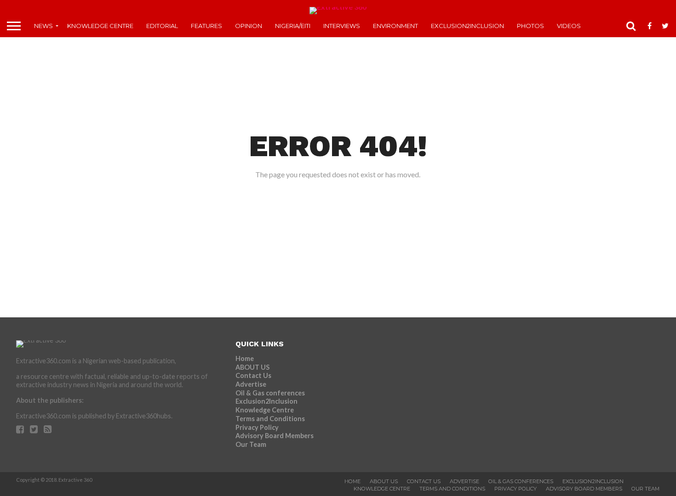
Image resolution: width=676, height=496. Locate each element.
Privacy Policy (257, 427)
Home (244, 358)
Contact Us (253, 375)
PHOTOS (530, 25)
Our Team (250, 444)
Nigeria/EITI (292, 25)
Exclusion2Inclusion (467, 25)
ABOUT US (252, 367)
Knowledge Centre (100, 25)
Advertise (250, 384)
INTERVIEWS (341, 25)
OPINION (248, 25)
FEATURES (206, 25)
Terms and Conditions (270, 419)
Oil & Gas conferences (270, 393)
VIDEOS (569, 25)
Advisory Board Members (274, 436)
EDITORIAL (162, 25)
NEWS (43, 25)
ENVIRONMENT (395, 25)
